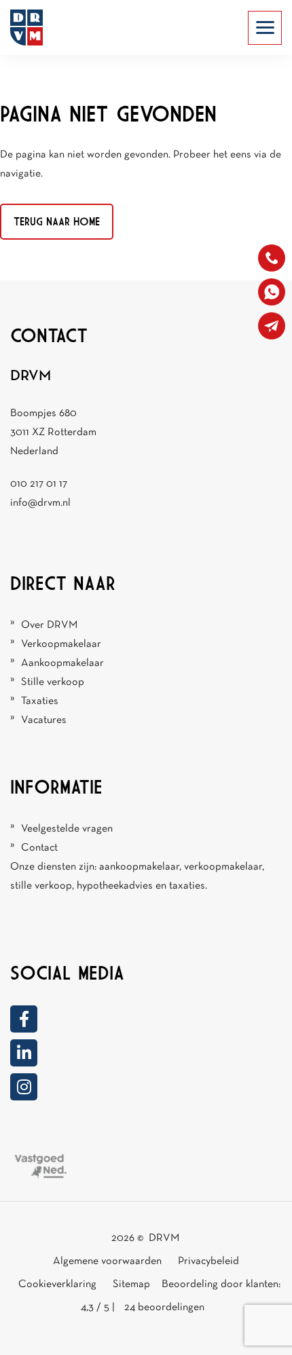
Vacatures (44, 720)
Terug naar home (57, 221)
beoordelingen (164, 1307)
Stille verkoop (52, 682)
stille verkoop (41, 886)
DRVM (164, 1238)
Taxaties (39, 701)
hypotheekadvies (115, 886)
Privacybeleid (208, 1261)
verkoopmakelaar (223, 867)
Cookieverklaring (57, 1284)
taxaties (187, 886)
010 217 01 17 (38, 484)
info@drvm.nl (40, 503)
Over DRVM (49, 625)
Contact (39, 848)
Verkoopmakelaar (61, 644)
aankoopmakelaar (139, 867)
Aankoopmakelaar (62, 663)
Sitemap (132, 1284)
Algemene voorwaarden (107, 1261)
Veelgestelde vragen (67, 829)
